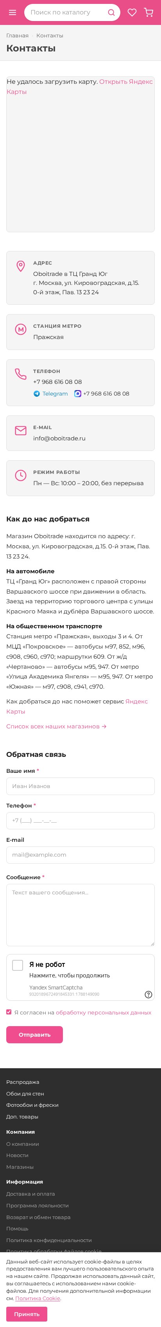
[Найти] (111, 12)
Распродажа (22, 1082)
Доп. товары (22, 1116)
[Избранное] (132, 12)
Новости (17, 1155)
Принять (26, 1314)
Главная (17, 35)
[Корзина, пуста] (148, 12)
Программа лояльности (37, 1205)
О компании (22, 1144)
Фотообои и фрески (32, 1105)
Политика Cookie (37, 1298)
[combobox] (63, 12)
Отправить (34, 1034)
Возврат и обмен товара (38, 1217)
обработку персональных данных (103, 1012)
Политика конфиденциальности (49, 1240)
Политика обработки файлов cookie (54, 1251)
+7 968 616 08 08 (57, 381)
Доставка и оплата (30, 1194)
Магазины (20, 1167)
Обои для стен (25, 1093)
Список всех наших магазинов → (56, 726)
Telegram (55, 393)
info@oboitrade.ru (59, 438)
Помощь (17, 1228)
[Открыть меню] (12, 12)
